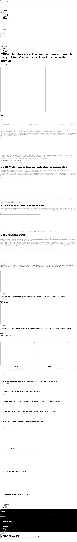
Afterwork (5, 10)
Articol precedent (4, 270)
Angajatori (5, 15)
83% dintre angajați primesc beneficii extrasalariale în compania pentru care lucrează (49, 369)
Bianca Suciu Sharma (6, 64)
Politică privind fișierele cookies (10, 22)
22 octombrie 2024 (8, 450)
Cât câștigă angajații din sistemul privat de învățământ (14, 471)
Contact (4, 29)
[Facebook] (0, 518)
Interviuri (5, 8)
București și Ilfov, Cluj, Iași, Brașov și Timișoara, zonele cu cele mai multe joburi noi (20, 448)
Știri (4, 5)
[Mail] (0, 520)
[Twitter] (0, 519)
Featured (5, 16)
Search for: (2, 533)
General (4, 17)
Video (4, 9)
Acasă (4, 4)
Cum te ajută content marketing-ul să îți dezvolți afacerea (15, 494)
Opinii (4, 505)
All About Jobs (6, 522)
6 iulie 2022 (4, 65)
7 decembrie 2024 (8, 403)
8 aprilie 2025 (7, 383)
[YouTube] (0, 517)
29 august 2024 (7, 473)
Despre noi (5, 23)
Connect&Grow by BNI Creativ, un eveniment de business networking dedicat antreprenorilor (23, 421)
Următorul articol (4, 302)
